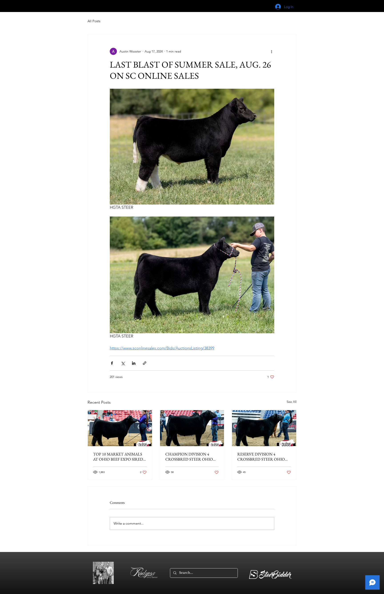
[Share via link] (144, 363)
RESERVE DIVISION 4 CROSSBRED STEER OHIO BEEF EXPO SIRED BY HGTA (262, 457)
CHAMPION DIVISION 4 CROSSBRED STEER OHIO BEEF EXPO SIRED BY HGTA (190, 457)
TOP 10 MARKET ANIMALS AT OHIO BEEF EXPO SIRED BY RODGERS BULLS (118, 457)
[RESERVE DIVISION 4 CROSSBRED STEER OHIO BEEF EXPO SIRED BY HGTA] (264, 428)
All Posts (94, 21)
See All (291, 402)
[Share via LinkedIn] (134, 363)
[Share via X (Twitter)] (123, 363)
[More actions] (271, 51)
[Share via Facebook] (112, 363)
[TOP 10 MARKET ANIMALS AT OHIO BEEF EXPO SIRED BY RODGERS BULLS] (120, 428)
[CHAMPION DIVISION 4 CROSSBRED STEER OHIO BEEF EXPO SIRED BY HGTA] (192, 428)
